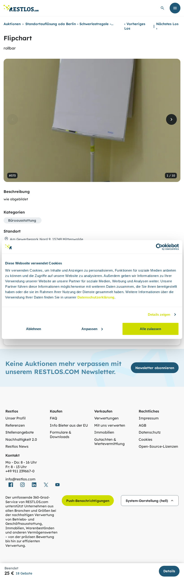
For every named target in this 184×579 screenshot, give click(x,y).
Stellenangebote (19, 432)
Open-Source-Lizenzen (158, 446)
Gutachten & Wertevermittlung (109, 441)
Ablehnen (33, 329)
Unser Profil (15, 418)
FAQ (53, 418)
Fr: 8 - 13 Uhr (16, 467)
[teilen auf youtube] (57, 484)
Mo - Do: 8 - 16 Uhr (21, 462)
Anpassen (89, 329)
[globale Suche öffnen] (162, 8)
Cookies (145, 439)
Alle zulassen (150, 329)
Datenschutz (150, 432)
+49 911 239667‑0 (20, 471)
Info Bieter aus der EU (69, 425)
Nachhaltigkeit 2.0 (21, 439)
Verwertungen (106, 418)
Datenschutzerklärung (95, 297)
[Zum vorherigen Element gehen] (12, 119)
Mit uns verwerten (109, 425)
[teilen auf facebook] (10, 484)
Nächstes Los (167, 26)
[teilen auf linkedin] (34, 484)
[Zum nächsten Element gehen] (171, 119)
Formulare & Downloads (60, 434)
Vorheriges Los (134, 26)
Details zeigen (159, 314)
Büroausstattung (22, 220)
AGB (142, 425)
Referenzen (15, 425)
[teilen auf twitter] (45, 484)
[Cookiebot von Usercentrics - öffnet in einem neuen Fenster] (159, 247)
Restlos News (16, 446)
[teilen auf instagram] (22, 484)
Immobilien (104, 432)
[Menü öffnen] (175, 8)
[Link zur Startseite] (21, 8)
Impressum (149, 418)
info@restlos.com (20, 479)
